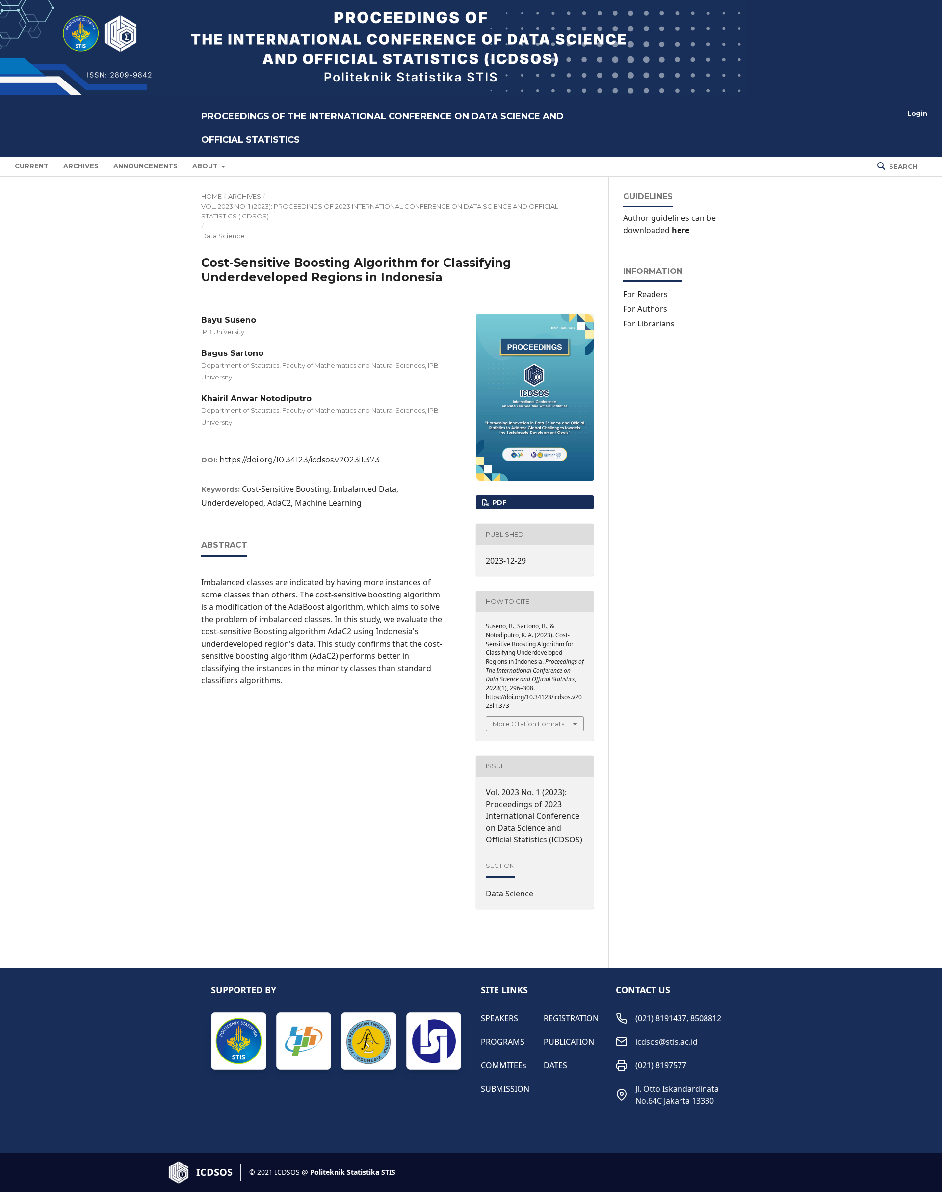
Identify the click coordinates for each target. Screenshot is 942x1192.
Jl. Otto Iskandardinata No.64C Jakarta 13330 (677, 1095)
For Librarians (649, 323)
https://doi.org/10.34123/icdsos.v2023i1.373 (299, 459)
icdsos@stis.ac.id (666, 1041)
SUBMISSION (505, 1089)
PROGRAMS (502, 1041)
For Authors (645, 308)
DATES (555, 1065)
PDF (498, 502)
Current (32, 166)
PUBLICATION (569, 1041)
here (680, 230)
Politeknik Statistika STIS (352, 1172)
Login (917, 113)
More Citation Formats (528, 724)
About (206, 166)
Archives (81, 166)
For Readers (645, 294)
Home (211, 196)
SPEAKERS (499, 1018)
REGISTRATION (570, 1018)
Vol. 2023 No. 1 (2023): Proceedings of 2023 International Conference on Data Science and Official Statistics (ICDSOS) (379, 211)
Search (902, 166)
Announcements (145, 166)
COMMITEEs (503, 1065)
